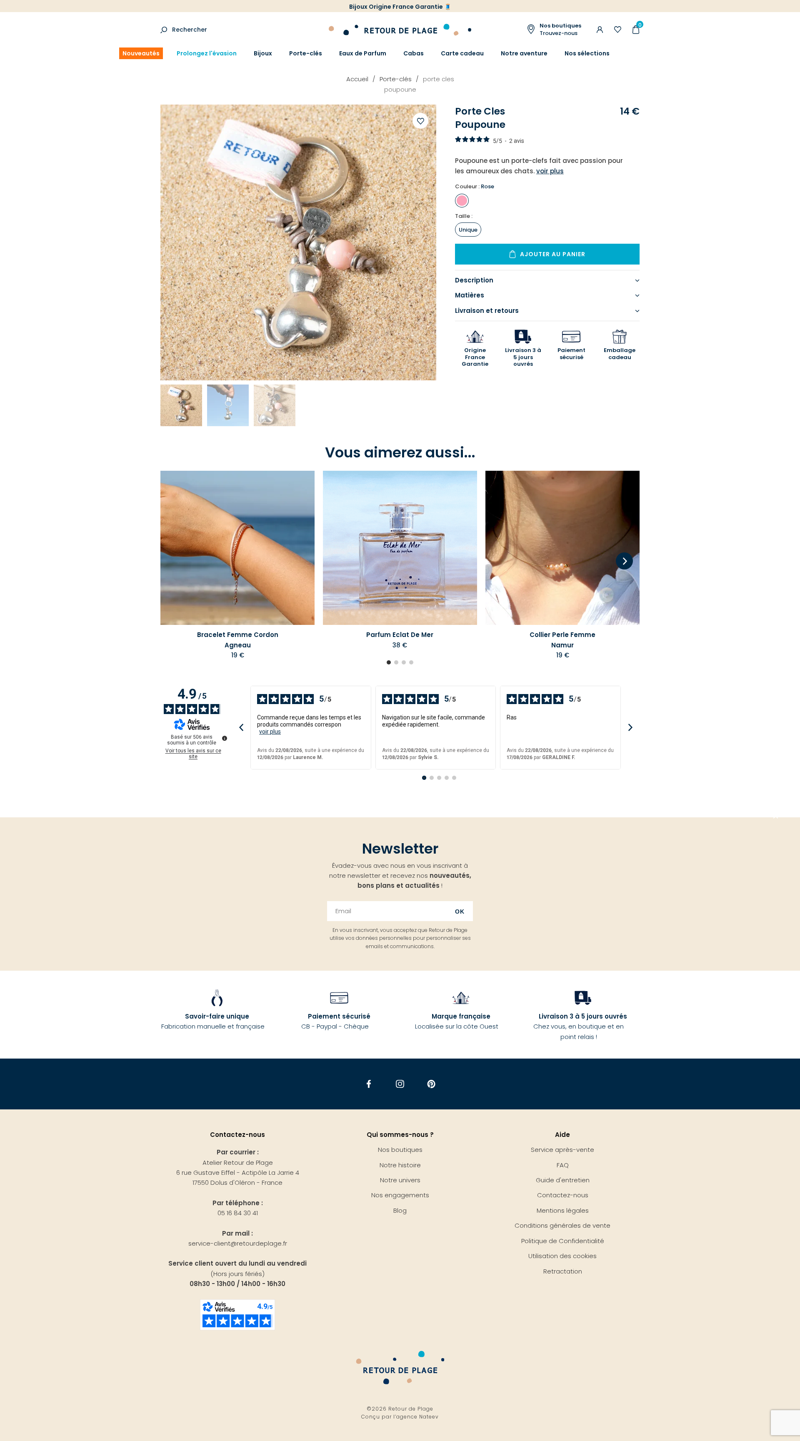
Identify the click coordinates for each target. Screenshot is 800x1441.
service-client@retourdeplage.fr (237, 1243)
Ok (460, 911)
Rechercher (189, 29)
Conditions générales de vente (562, 1225)
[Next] (624, 561)
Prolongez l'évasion (207, 53)
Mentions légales (563, 1210)
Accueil (357, 79)
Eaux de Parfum (362, 53)
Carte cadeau (462, 53)
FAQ (563, 1165)
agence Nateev (417, 1416)
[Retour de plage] (400, 28)
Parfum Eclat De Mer (399, 634)
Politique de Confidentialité (562, 1240)
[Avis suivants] (630, 727)
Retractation (562, 1271)
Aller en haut (776, 817)
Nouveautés (141, 53)
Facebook (369, 1084)
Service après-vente (562, 1149)
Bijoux (263, 53)
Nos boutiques (400, 1149)
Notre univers (400, 1180)
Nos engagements (400, 1195)
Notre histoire (400, 1165)
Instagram (400, 1084)
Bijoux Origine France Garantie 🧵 (400, 6)
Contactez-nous (562, 1195)
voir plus (270, 731)
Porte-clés (305, 53)
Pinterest (431, 1084)
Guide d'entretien (563, 1180)
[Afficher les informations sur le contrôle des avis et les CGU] (224, 738)
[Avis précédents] (241, 727)
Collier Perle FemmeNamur (562, 639)
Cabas (413, 53)
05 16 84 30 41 (238, 1213)
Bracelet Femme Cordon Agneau (237, 639)
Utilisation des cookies (562, 1255)
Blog (400, 1210)
